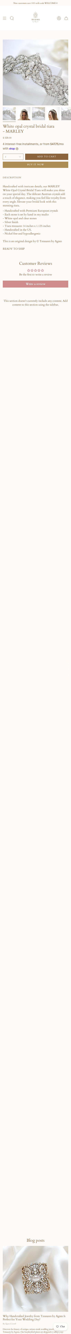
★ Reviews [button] (68, 670)
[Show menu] (4, 18)
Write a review (35, 284)
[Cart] (66, 18)
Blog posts (35, 1240)
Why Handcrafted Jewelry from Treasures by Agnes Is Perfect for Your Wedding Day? (34, 1318)
